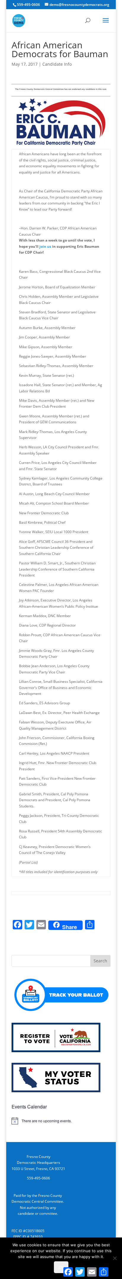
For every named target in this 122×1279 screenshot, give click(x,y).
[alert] (61, 1120)
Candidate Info (57, 64)
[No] (115, 1258)
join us (45, 246)
